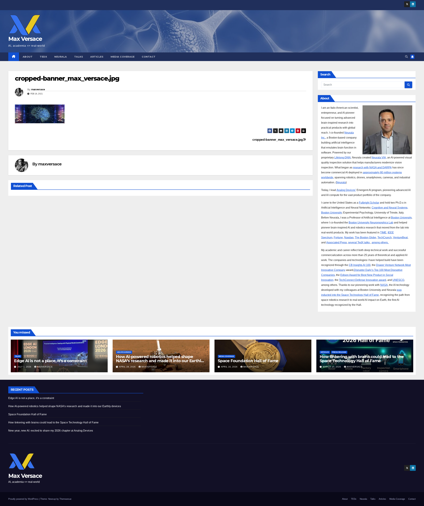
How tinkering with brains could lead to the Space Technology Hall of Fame (362, 358)
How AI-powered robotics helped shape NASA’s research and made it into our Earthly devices (159, 360)
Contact (149, 56)
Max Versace (25, 38)
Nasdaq (348, 237)
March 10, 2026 (332, 367)
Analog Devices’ (346, 190)
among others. (380, 242)
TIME (383, 232)
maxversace (38, 89)
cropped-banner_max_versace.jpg (277, 139)
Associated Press (336, 242)
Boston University (401, 217)
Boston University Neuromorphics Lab (371, 222)
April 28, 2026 (127, 367)
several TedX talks (359, 242)
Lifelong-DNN (342, 157)
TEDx (43, 56)
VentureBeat (400, 237)
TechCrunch (384, 237)
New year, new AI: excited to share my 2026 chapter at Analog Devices (50, 430)
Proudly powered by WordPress (23, 499)
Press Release (339, 352)
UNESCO (398, 280)
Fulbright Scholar (369, 202)
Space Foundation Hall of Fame (248, 360)
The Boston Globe (365, 237)
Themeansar (65, 499)
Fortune (338, 237)
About (28, 56)
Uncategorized (124, 352)
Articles (96, 56)
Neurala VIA (378, 157)
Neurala (60, 56)
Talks (78, 56)
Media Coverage (122, 56)
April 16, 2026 (229, 367)
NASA (384, 285)
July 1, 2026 (24, 367)
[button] (406, 56)
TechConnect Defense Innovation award (362, 280)
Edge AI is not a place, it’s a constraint (50, 360)
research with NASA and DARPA (372, 167)
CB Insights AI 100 (360, 265)
